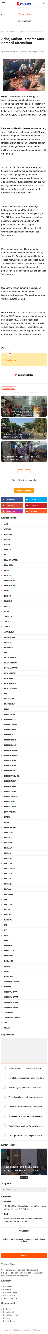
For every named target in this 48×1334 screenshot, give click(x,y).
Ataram (7, 529)
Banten (7, 545)
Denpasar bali (10, 586)
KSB (5, 694)
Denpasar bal (10, 581)
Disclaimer (7, 1286)
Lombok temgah (11, 750)
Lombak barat (10, 719)
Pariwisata (9, 946)
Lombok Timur (10, 761)
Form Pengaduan (10, 1315)
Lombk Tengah (10, 740)
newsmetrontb (23, 1330)
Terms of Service (10, 1298)
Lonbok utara (10, 807)
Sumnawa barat (11, 1007)
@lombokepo (11, 360)
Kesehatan (8, 647)
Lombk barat (9, 735)
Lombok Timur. (10, 766)
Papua (6, 941)
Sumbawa (8, 987)
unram (7, 1028)
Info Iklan (7, 1318)
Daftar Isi (7, 1309)
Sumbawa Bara (10, 992)
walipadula (9, 1202)
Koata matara (10, 658)
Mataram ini (9, 868)
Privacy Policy (9, 1295)
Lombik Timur (10, 730)
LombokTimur (10, 781)
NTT (5, 930)
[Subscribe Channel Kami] (12, 505)
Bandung (8, 534)
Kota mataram (10, 683)
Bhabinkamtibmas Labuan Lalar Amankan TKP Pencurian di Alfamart (22, 412)
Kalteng (7, 642)
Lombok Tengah (10, 755)
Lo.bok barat (9, 704)
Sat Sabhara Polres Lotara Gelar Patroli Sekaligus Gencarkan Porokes (23, 458)
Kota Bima (8, 678)
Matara (7, 853)
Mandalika (9, 838)
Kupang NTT (9, 699)
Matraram (8, 894)
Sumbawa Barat (11, 997)
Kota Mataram (10, 673)
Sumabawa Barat (11, 982)
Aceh (6, 524)
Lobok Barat (9, 714)
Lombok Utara (10, 771)
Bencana (8, 550)
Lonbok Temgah (10, 796)
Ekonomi (7, 596)
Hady (6, 1214)
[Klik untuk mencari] (44, 3)
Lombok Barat (10, 745)
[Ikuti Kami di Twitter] (36, 499)
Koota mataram (11, 668)
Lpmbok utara (10, 827)
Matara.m (8, 858)
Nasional (8, 920)
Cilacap (7, 575)
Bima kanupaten (11, 560)
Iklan (6, 611)
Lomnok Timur (10, 786)
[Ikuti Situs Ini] (36, 511)
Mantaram (8, 843)
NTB (5, 925)
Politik (7, 966)
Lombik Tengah (10, 725)
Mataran (8, 874)
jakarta (7, 622)
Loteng (7, 817)
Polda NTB (8, 961)
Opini (6, 935)
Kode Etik (7, 1289)
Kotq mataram (10, 689)
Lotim (6, 822)
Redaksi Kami (9, 1321)
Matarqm (8, 884)
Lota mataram (10, 812)
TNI (5, 1023)
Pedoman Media (10, 1292)
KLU (5, 652)
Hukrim (7, 606)
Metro (7, 910)
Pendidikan (9, 951)
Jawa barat (9, 632)
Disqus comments (24, 491)
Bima (6, 555)
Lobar (6, 709)
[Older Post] (28, 471)
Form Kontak (8, 1312)
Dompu (35, 52)
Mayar (7, 899)
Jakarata (8, 617)
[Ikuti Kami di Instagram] (12, 511)
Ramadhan (8, 976)
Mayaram (8, 904)
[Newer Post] (20, 471)
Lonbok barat (10, 791)
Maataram (8, 832)
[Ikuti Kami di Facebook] (12, 499)
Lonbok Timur (10, 802)
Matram (7, 889)
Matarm (7, 879)
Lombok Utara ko (11, 776)
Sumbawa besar (11, 1002)
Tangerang (8, 1012)
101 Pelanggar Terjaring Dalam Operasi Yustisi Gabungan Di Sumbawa (22, 435)
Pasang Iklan (25, 14)
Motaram (8, 915)
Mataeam (8, 848)
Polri (6, 971)
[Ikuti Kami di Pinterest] (36, 505)
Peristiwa (42, 52)
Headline (8, 601)
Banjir (7, 539)
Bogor (7, 570)
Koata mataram (10, 663)
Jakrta (7, 627)
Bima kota (8, 565)
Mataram (8, 863)
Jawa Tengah (9, 637)
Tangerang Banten (12, 1018)
